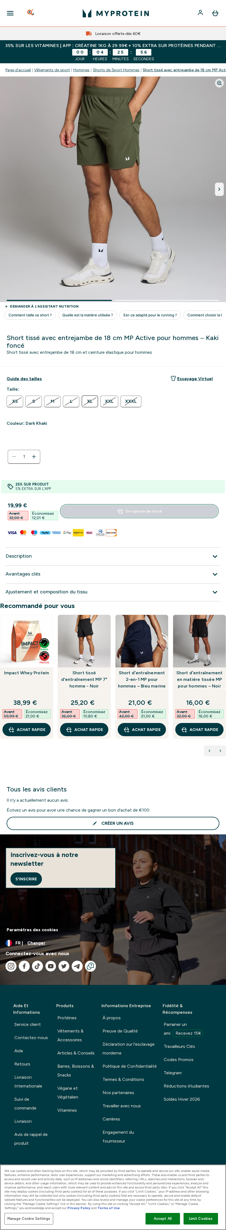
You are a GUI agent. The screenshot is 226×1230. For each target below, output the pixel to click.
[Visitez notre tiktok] (37, 966)
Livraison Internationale (28, 1081)
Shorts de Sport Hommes (116, 70)
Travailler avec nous (122, 1105)
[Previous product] (209, 750)
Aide (18, 1050)
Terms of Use (109, 1208)
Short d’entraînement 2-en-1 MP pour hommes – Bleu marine (142, 679)
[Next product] (220, 750)
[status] (24, 456)
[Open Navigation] (10, 13)
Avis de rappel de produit (31, 1139)
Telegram (173, 1072)
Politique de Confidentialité (130, 1066)
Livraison (23, 1121)
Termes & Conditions (123, 1079)
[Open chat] (90, 966)
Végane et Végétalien (67, 1092)
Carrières (111, 1119)
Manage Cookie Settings (28, 1219)
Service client (27, 1024)
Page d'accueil (18, 70)
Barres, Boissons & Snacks (75, 1070)
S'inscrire (26, 879)
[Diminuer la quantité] (14, 456)
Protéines (67, 1017)
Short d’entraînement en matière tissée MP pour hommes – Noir (199, 679)
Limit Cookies (201, 1219)
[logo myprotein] (116, 13)
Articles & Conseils (76, 1053)
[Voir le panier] (215, 13)
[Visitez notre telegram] (77, 966)
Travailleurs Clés (179, 1046)
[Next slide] (225, 688)
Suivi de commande (25, 1103)
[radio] (15, 401)
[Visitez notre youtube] (50, 966)
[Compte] (201, 13)
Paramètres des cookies (32, 929)
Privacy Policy (79, 1208)
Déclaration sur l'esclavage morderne (129, 1048)
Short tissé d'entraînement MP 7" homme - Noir (84, 679)
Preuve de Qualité (120, 1031)
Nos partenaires (118, 1092)
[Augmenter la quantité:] (34, 456)
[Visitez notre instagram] (11, 966)
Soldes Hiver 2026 (182, 1099)
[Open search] (31, 13)
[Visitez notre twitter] (63, 966)
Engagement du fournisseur (118, 1136)
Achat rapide (31, 729)
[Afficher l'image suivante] (219, 189)
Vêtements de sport (52, 70)
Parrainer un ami (182, 1028)
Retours (22, 1064)
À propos (112, 1017)
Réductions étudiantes (186, 1086)
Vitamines (67, 1110)
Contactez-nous (31, 1037)
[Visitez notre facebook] (24, 966)
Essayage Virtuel (195, 378)
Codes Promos (178, 1059)
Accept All (163, 1219)
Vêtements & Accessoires (70, 1035)
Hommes (81, 70)
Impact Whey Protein (26, 672)
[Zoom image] (219, 83)
